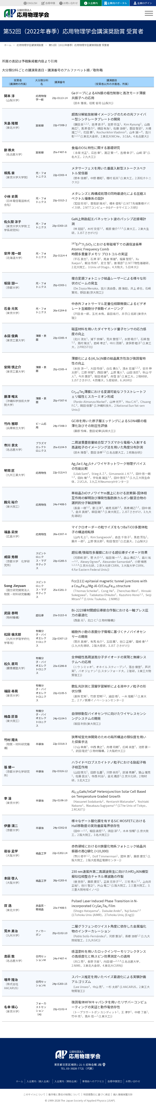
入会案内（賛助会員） (66, 1081)
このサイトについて (34, 1094)
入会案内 (93, 3)
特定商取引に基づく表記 (96, 1094)
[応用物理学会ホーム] (26, 13)
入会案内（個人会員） (39, 1081)
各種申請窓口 (114, 1081)
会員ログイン (144, 3)
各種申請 (50, 3)
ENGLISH (32, 3)
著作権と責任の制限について (64, 1094)
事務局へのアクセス (93, 1081)
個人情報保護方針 (123, 1094)
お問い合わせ (70, 3)
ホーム (19, 1081)
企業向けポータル (117, 3)
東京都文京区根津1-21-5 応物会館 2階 (78, 1064)
